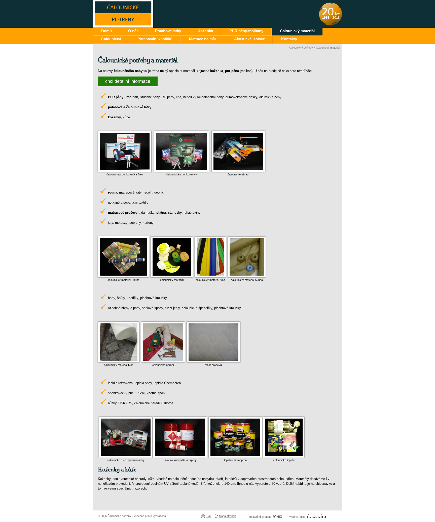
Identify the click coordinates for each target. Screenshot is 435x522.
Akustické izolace (249, 39)
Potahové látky (168, 31)
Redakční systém (260, 516)
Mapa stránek (227, 515)
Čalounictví (111, 39)
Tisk (208, 515)
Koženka (205, 31)
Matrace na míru (203, 39)
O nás (133, 31)
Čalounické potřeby (301, 47)
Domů (106, 31)
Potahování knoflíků (154, 39)
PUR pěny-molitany (246, 31)
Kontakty (289, 39)
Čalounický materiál (297, 31)
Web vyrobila (297, 516)
